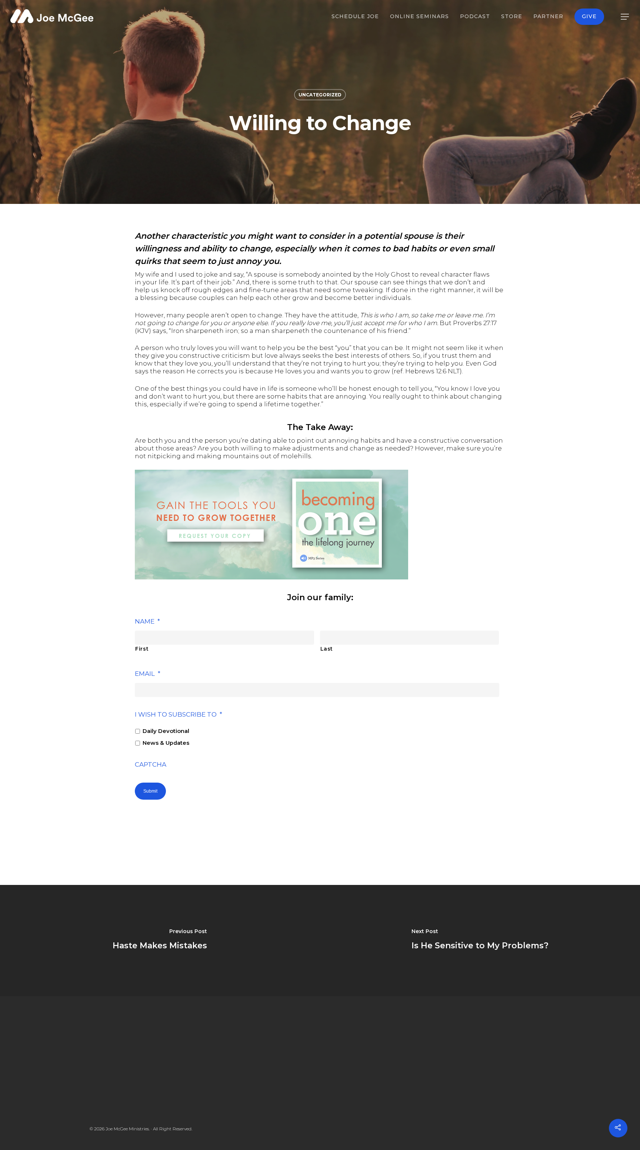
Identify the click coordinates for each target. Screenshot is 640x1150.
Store (511, 16)
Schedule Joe (355, 16)
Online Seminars (419, 16)
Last (326, 649)
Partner (548, 16)
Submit (150, 791)
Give (589, 16)
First (142, 649)
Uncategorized (320, 95)
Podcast (475, 16)
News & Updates (166, 743)
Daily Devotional (166, 731)
